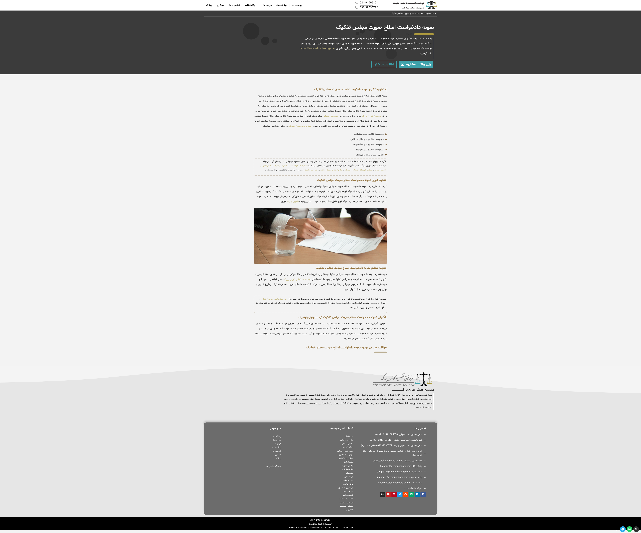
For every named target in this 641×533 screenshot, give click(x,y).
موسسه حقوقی (330, 116)
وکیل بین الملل (311, 169)
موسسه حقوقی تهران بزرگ (297, 279)
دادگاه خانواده (348, 447)
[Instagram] (382, 494)
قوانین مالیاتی (347, 469)
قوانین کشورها (347, 465)
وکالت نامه (250, 5)
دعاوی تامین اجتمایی (345, 451)
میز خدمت (281, 5)
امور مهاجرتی (281, 299)
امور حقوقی (349, 436)
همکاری (221, 5)
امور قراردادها (348, 491)
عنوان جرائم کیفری (346, 458)
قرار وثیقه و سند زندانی (331, 169)
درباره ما (267, 5)
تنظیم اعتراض (266, 165)
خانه (434, 13)
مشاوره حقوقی (351, 169)
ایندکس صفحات (346, 506)
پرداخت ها (297, 5)
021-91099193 (608, 528)
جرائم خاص (348, 476)
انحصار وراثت (348, 495)
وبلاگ (209, 5)
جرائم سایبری (348, 484)
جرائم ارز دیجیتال (346, 502)
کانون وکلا (349, 473)
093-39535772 (590, 528)
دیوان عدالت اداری (346, 454)
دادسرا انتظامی (347, 443)
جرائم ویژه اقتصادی (345, 487)
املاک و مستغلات (346, 498)
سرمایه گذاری (267, 299)
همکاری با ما (348, 509)
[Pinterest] (394, 494)
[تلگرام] (623, 529)
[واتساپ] (629, 529)
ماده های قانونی (347, 480)
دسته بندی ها (273, 466)
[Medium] (411, 494)
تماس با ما (234, 5)
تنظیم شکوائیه (282, 165)
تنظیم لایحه (380, 169)
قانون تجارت (348, 462)
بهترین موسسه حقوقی (299, 126)
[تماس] (636, 529)
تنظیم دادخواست (299, 165)
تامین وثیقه (293, 201)
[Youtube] (388, 494)
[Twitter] (399, 494)
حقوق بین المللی (346, 440)
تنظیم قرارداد (366, 169)
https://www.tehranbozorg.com (317, 48)
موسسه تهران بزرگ (371, 116)
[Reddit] (405, 494)
